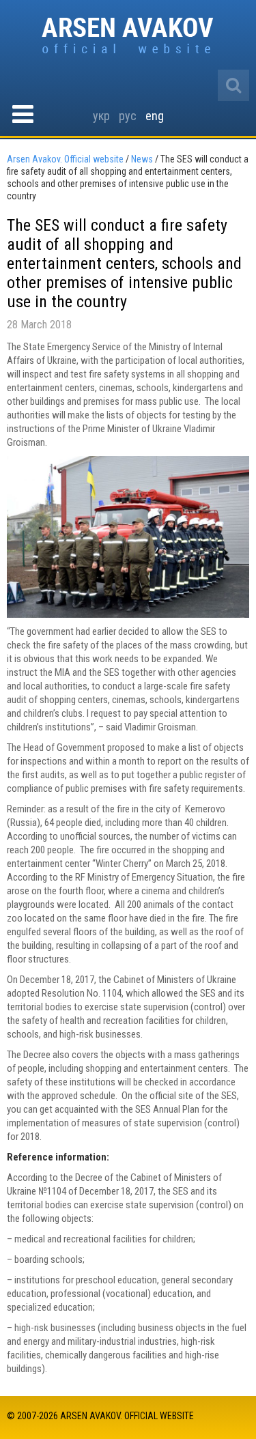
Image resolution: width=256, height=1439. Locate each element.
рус (128, 116)
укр (101, 116)
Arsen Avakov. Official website (128, 36)
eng (154, 116)
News (142, 159)
